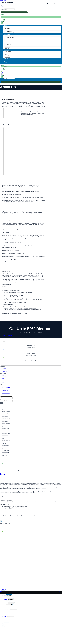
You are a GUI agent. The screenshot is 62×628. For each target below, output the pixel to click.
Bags (3, 438)
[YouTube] (4, 474)
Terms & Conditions (6, 387)
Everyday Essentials (8, 51)
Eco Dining (4, 368)
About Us (4, 375)
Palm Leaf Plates (5, 421)
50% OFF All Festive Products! (7, 2)
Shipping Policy (5, 391)
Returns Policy (5, 390)
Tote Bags (4, 443)
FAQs (3, 379)
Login (3, 382)
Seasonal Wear (5, 435)
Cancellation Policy (6, 393)
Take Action (4, 376)
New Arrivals (7, 48)
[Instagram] (3, 474)
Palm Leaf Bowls (9, 31)
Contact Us (4, 380)
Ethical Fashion (5, 371)
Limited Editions (7, 47)
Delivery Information (6, 388)
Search (2, 9)
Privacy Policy (5, 386)
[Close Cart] (1, 521)
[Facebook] (1, 474)
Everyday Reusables (5, 445)
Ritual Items (4, 455)
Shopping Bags (9, 38)
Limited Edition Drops (8, 55)
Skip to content (3, 0)
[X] (2, 474)
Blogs (3, 378)
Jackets (6, 54)
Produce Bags (9, 44)
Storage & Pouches (10, 45)
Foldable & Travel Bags (10, 37)
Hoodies (3, 430)
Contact (5, 62)
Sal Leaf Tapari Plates (6, 423)
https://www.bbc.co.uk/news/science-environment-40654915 (16, 119)
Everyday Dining (7, 28)
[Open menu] (2, 74)
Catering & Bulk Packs (6, 411)
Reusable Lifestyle (5, 370)
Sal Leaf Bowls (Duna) (10, 32)
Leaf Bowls (4, 414)
